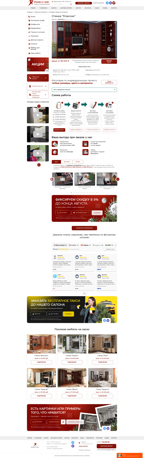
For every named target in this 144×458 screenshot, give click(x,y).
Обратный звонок (106, 446)
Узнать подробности (109, 82)
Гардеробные (36, 28)
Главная (33, 8)
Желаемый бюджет (82, 212)
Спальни (34, 44)
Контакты (114, 8)
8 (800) (103, 442)
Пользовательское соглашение (81, 455)
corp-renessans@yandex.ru (106, 449)
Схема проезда (83, 446)
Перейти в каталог (109, 129)
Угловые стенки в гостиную (58, 12)
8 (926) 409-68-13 (98, 5)
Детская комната (37, 40)
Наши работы (35, 53)
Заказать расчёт (109, 61)
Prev (39, 106)
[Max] (110, 3)
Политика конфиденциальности (63, 455)
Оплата (78, 161)
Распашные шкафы (38, 20)
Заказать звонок (84, 3)
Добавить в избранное (84, 450)
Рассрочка (88, 8)
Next (39, 165)
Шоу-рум (78, 8)
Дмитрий (104, 274)
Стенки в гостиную (40, 12)
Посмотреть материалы (84, 228)
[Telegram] (107, 3)
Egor (103, 255)
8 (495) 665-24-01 (98, 1)
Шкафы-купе (35, 24)
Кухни (33, 16)
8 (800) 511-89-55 (98, 3)
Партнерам (99, 438)
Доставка (67, 161)
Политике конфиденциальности (64, 218)
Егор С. (59, 274)
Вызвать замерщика (76, 129)
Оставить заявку (59, 129)
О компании (43, 8)
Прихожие (34, 36)
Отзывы (105, 8)
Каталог (53, 8)
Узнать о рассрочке (92, 129)
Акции (97, 8)
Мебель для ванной (35, 48)
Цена (56, 161)
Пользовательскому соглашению (79, 218)
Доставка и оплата (66, 8)
